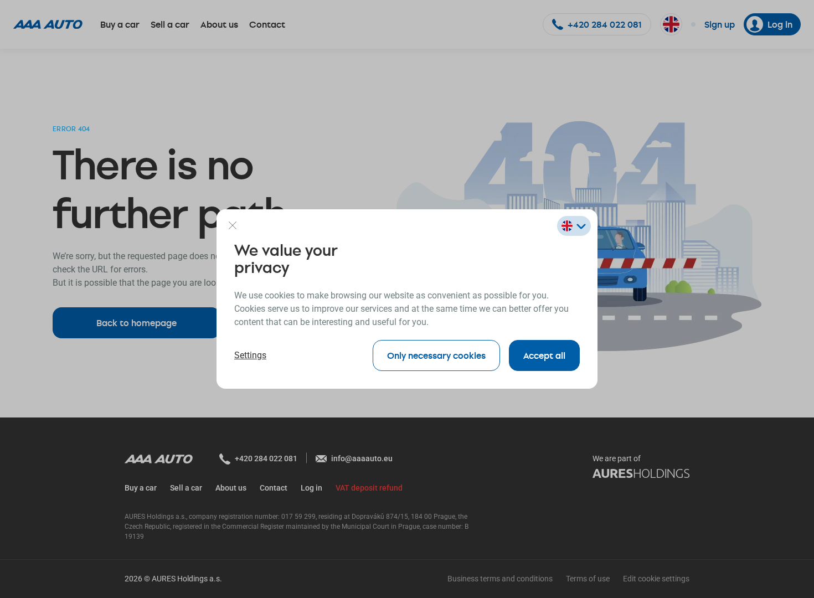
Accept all (544, 355)
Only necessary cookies (436, 355)
